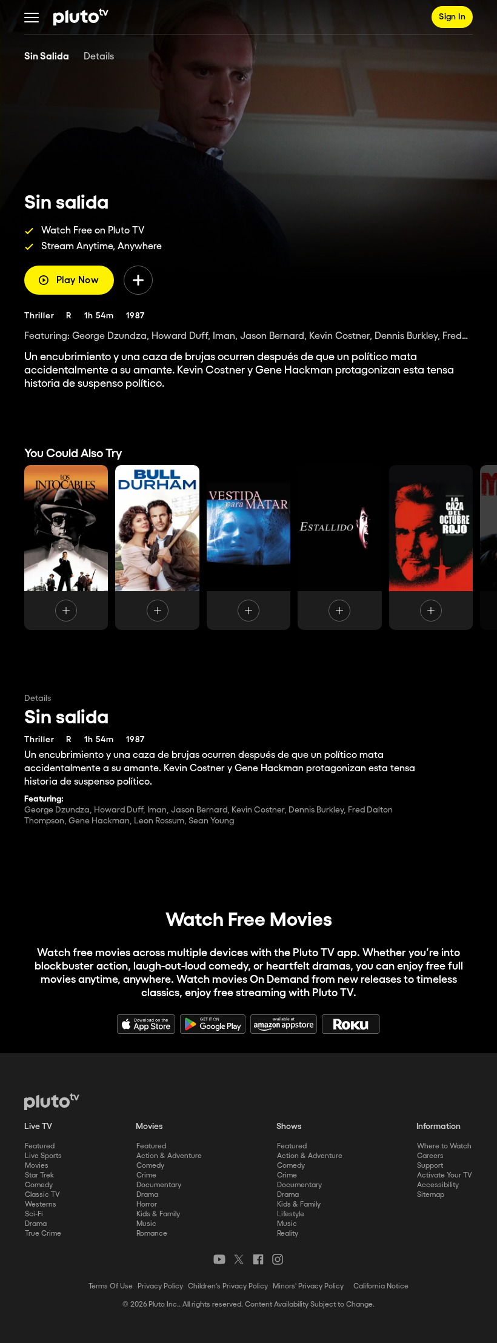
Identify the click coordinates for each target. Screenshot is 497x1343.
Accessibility (438, 1185)
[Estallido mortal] (339, 547)
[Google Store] (212, 1024)
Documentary (158, 1185)
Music (146, 1224)
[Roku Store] (351, 1024)
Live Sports (43, 1156)
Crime (146, 1175)
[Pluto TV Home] (80, 17)
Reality (287, 1234)
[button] (31, 17)
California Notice (381, 1286)
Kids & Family (158, 1214)
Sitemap (430, 1195)
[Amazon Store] (283, 1024)
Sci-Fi (34, 1214)
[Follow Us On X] (239, 1259)
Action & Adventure (169, 1156)
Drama (36, 1224)
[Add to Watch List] (138, 280)
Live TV (38, 1126)
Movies (36, 1166)
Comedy (39, 1185)
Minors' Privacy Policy (308, 1286)
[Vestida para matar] (248, 547)
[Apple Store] (146, 1024)
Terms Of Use (110, 1286)
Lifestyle (290, 1214)
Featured (40, 1146)
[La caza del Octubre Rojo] (431, 547)
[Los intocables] (66, 547)
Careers (430, 1156)
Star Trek (39, 1175)
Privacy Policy (160, 1286)
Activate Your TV (444, 1175)
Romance (151, 1234)
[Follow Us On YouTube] (219, 1259)
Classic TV (42, 1195)
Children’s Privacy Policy (228, 1286)
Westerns (40, 1204)
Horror (146, 1204)
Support (430, 1166)
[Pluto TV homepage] (51, 1101)
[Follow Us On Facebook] (258, 1259)
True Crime (43, 1234)
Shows (289, 1126)
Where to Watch (444, 1146)
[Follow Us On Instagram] (278, 1259)
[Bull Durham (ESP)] (157, 547)
